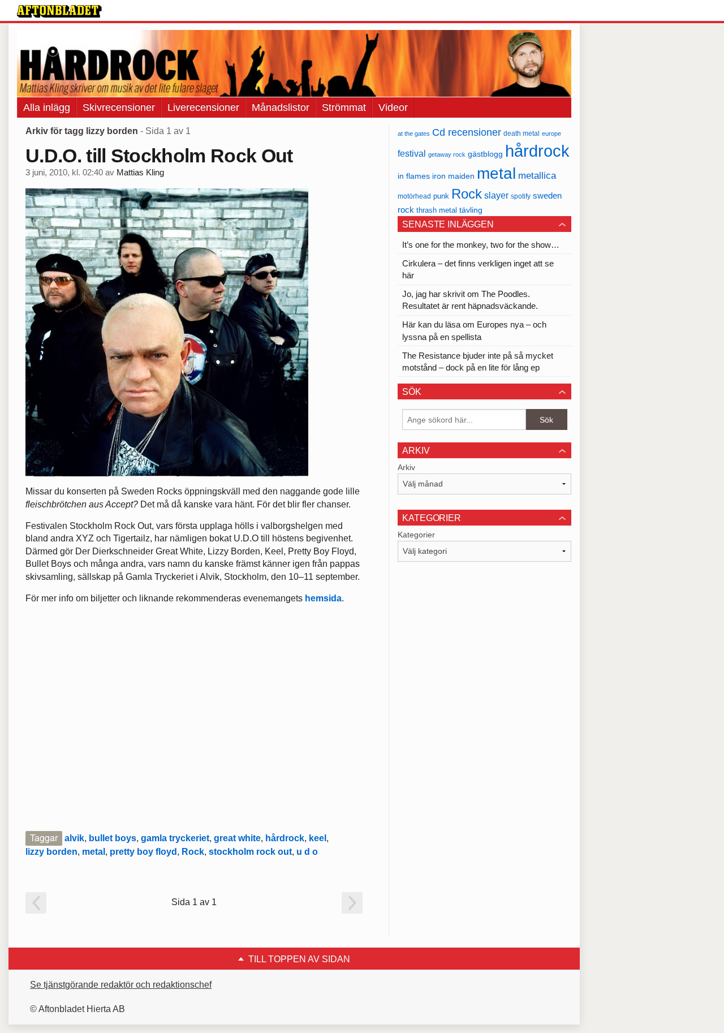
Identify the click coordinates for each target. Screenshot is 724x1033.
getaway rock (447, 154)
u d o (307, 851)
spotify (521, 196)
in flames (414, 175)
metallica (537, 175)
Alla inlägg (46, 107)
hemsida (323, 598)
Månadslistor (280, 107)
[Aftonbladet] (59, 11)
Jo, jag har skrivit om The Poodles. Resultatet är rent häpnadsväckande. (470, 300)
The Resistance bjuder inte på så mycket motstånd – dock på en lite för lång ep (477, 361)
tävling (470, 210)
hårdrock (284, 838)
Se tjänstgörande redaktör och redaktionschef (121, 984)
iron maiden (453, 176)
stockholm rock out (250, 851)
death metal (521, 133)
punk (441, 196)
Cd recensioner (466, 132)
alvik (74, 838)
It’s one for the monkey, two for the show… (480, 244)
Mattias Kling (140, 172)
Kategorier (416, 534)
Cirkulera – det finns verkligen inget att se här (478, 269)
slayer (496, 195)
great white (237, 838)
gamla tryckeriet (175, 838)
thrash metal (436, 210)
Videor (393, 107)
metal (93, 851)
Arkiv (406, 467)
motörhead (414, 196)
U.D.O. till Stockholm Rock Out (159, 155)
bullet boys (112, 838)
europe (551, 133)
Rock (193, 851)
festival (412, 153)
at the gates (414, 133)
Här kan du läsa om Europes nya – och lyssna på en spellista (474, 330)
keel (317, 838)
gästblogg (485, 154)
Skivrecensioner (119, 107)
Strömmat (344, 107)
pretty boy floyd (143, 851)
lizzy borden (51, 851)
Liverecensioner (203, 107)
